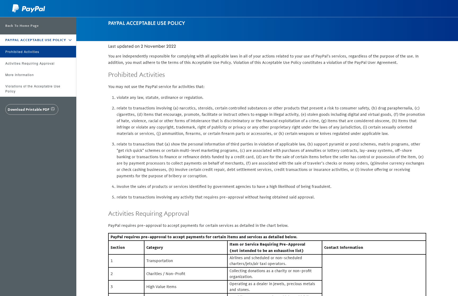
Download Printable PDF (29, 109)
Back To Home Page (22, 26)
